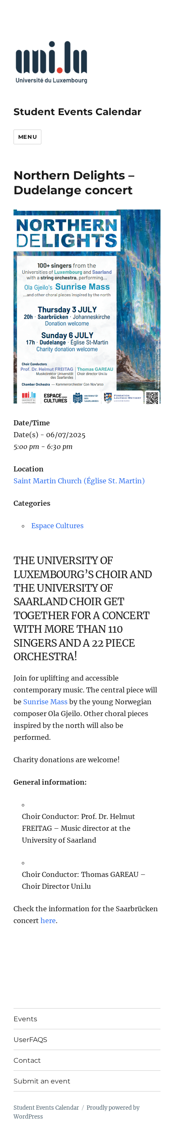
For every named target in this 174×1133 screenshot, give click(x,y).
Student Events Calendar (77, 112)
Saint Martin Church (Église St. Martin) (79, 481)
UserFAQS (30, 1040)
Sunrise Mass (45, 701)
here (48, 920)
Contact (27, 1060)
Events (25, 1019)
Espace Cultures (57, 525)
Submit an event (42, 1081)
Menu (27, 136)
